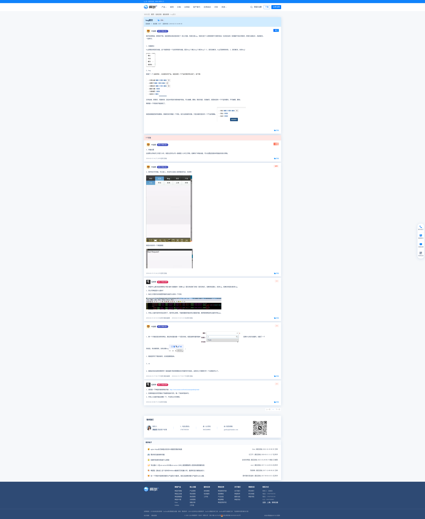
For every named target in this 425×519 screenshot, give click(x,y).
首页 (152, 14)
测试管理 (192, 496)
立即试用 (276, 7)
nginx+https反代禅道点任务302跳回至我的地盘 (166, 449)
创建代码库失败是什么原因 (160, 460)
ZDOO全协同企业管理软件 (196, 511)
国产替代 (196, 7)
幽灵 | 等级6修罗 (162, 282)
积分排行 (251, 491)
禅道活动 (237, 499)
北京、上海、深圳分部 (270, 502)
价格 (179, 7)
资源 (223, 7)
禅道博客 (221, 499)
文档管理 (192, 499)
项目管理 (192, 494)
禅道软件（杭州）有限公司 (200, 515)
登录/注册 (258, 7)
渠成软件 (184, 511)
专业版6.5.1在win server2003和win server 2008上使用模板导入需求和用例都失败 (178, 465)
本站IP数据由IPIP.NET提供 (272, 515)
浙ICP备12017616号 (215, 515)
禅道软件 (237, 494)
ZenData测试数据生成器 (170, 511)
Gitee (176, 502)
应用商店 (207, 7)
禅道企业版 (178, 494)
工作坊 (206, 496)
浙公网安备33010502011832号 (232, 515)
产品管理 (192, 491)
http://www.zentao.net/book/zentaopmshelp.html (184, 389)
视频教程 (221, 494)
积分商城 (251, 494)
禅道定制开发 (222, 502)
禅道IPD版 (178, 499)
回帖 (161, 20)
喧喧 (179, 511)
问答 (216, 7)
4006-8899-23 (159, 1)
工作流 (192, 505)
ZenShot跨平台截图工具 (226, 511)
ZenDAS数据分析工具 (211, 511)
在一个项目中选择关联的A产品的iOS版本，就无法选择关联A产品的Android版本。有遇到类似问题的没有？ (178, 476)
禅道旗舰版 (178, 496)
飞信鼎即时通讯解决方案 (241, 511)
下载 (267, 7)
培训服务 (207, 494)
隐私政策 (154, 515)
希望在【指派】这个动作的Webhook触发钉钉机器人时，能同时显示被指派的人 (178, 470)
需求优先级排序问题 (158, 454)
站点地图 (146, 515)
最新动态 (237, 496)
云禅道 (187, 7)
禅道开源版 (178, 491)
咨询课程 (207, 491)
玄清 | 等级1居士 (162, 31)
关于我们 (237, 491)
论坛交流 (158, 14)
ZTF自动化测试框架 (156, 511)
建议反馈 (166, 14)
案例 (172, 7)
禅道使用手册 (222, 491)
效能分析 (192, 502)
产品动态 (221, 496)
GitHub (177, 505)
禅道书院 (251, 496)
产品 (163, 7)
